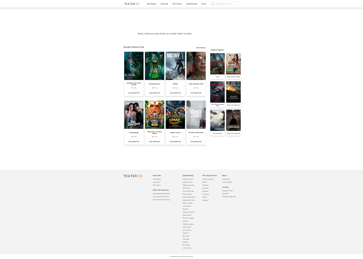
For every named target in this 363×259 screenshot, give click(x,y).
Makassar (205, 200)
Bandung (205, 185)
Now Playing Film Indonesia (161, 193)
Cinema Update (227, 182)
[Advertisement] (225, 150)
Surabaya (205, 188)
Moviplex (185, 209)
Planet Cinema (187, 194)
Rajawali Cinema (188, 179)
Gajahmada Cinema (189, 200)
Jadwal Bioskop (191, 4)
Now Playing (151, 4)
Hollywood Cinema (188, 185)
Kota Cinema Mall (188, 191)
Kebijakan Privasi (227, 191)
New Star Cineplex (188, 218)
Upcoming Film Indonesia (161, 196)
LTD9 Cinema (187, 248)
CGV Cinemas (187, 230)
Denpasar (205, 191)
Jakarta (204, 182)
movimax (185, 242)
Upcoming (164, 4)
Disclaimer (225, 193)
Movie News (226, 179)
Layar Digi (186, 239)
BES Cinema (186, 245)
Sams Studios (187, 227)
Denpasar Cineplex (188, 212)
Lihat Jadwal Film (133, 93)
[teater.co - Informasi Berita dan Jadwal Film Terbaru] (131, 3)
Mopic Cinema (187, 215)
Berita (204, 4)
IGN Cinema (186, 188)
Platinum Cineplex (188, 224)
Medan (204, 197)
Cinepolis (185, 221)
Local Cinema (187, 206)
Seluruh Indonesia (208, 179)
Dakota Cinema (187, 182)
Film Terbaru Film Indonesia (161, 200)
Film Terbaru (177, 4)
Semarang (205, 194)
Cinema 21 (186, 233)
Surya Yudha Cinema (189, 197)
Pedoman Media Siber (229, 196)
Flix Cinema (186, 236)
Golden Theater (188, 203)
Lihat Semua (200, 48)
